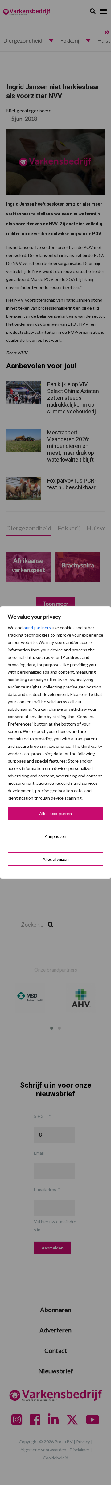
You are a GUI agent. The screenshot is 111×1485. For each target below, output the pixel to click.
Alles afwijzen (56, 859)
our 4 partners (37, 627)
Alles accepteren (55, 813)
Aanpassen (55, 836)
